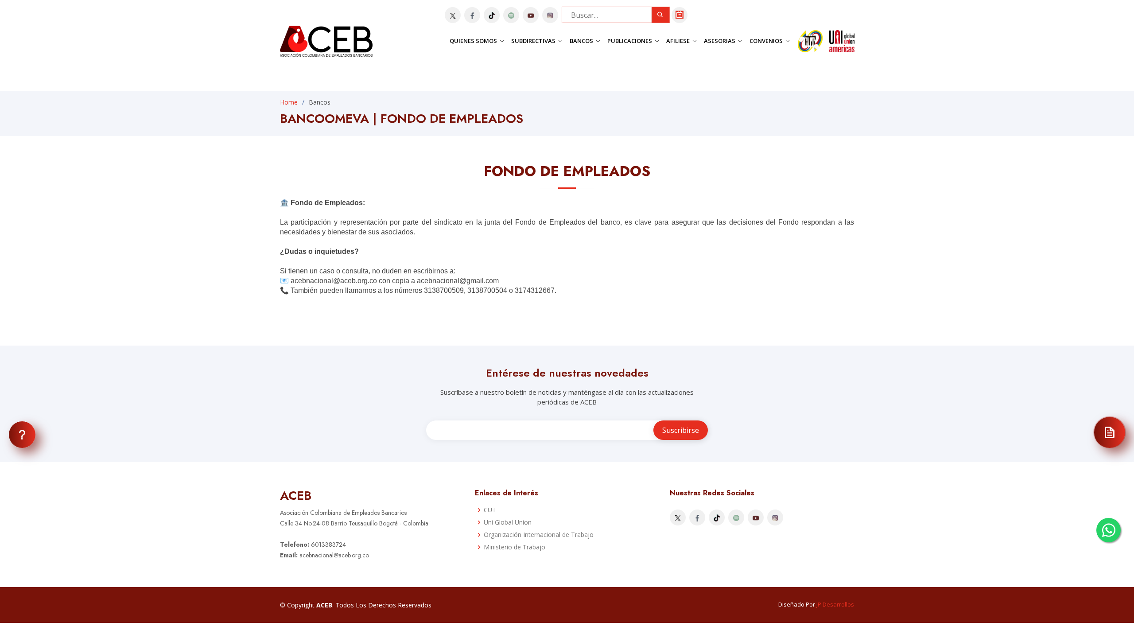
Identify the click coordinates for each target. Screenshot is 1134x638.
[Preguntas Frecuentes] (22, 434)
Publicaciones (629, 41)
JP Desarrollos (835, 604)
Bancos (581, 41)
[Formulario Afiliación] (1109, 432)
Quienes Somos (473, 41)
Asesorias (719, 41)
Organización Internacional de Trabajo (539, 535)
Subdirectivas (533, 41)
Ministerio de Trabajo (514, 547)
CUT (490, 510)
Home (289, 102)
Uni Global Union (508, 522)
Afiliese (678, 41)
